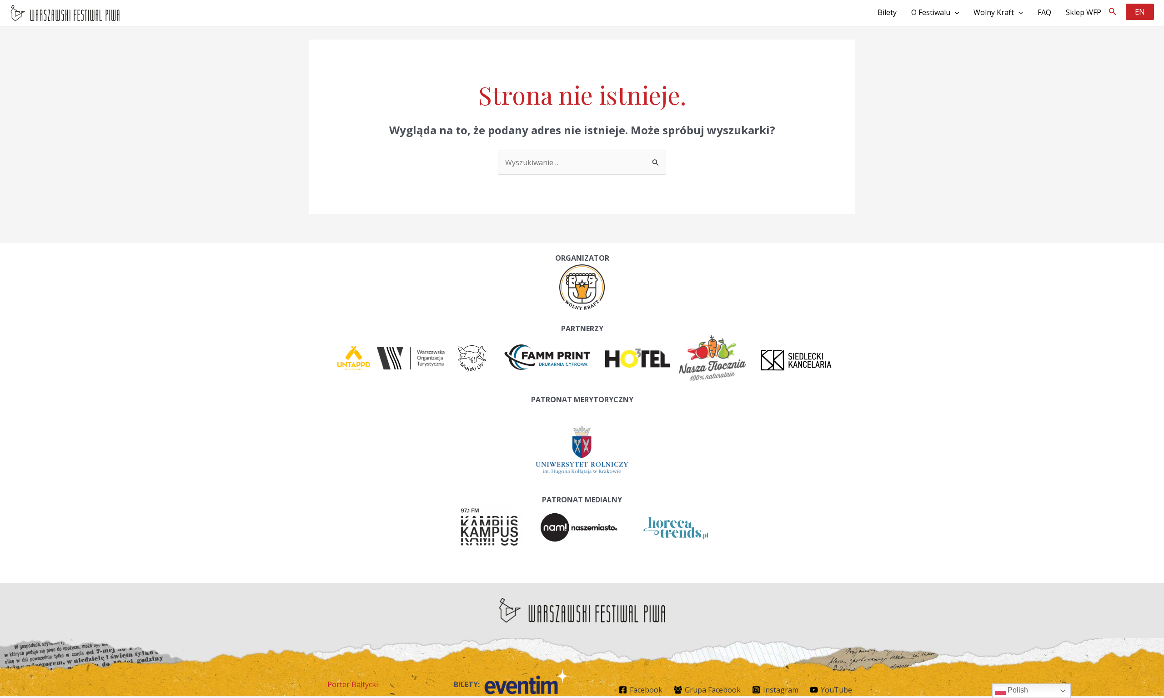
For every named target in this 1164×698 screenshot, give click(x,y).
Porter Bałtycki (352, 684)
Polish (1017, 690)
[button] (1113, 12)
